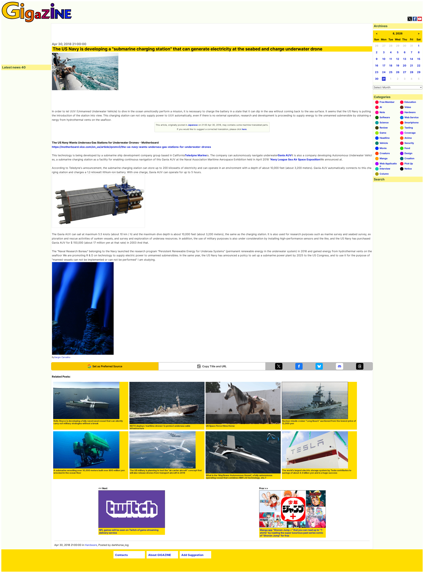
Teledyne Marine (196, 155)
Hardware (91, 545)
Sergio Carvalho (62, 357)
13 (404, 59)
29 (418, 72)
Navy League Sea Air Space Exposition (295, 159)
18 (390, 65)
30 (376, 78)
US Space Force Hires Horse (220, 426)
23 (376, 72)
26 (397, 72)
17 (383, 65)
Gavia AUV (285, 155)
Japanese (193, 125)
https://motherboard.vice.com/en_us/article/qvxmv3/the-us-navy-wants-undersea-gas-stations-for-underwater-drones (131, 147)
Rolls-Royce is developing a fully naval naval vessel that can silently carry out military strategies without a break (88, 422)
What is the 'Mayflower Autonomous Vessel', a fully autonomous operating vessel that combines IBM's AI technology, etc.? (239, 476)
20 (404, 65)
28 (411, 72)
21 (411, 65)
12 (397, 59)
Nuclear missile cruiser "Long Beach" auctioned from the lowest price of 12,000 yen (319, 422)
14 (411, 59)
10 (383, 59)
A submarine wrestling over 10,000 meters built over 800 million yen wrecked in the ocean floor (89, 471)
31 (383, 78)
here (244, 129)
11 (390, 59)
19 (397, 65)
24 (384, 72)
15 (418, 59)
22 (418, 65)
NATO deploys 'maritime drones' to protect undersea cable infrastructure (160, 427)
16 (376, 65)
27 (404, 72)
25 (390, 72)
